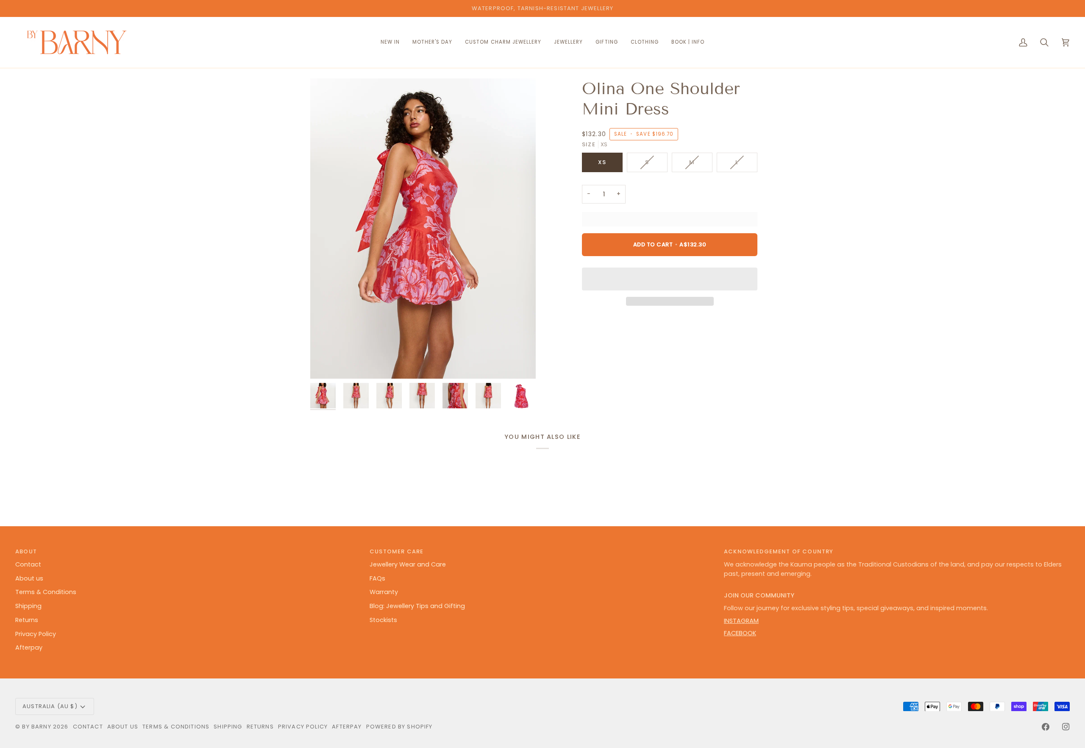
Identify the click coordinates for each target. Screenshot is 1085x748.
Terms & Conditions (45, 592)
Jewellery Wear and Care (408, 564)
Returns (26, 620)
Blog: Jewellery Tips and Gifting (417, 606)
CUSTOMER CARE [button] (396, 551)
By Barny (36, 727)
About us (29, 578)
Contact (28, 564)
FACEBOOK (740, 633)
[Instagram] (1066, 727)
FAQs (377, 578)
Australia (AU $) (50, 706)
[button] (503, 42)
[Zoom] (423, 228)
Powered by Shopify (399, 727)
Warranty (384, 592)
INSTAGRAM (741, 621)
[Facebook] (1045, 727)
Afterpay (28, 647)
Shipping (28, 606)
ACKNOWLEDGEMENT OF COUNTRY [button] (778, 551)
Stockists (383, 620)
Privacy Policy (35, 634)
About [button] (26, 551)
